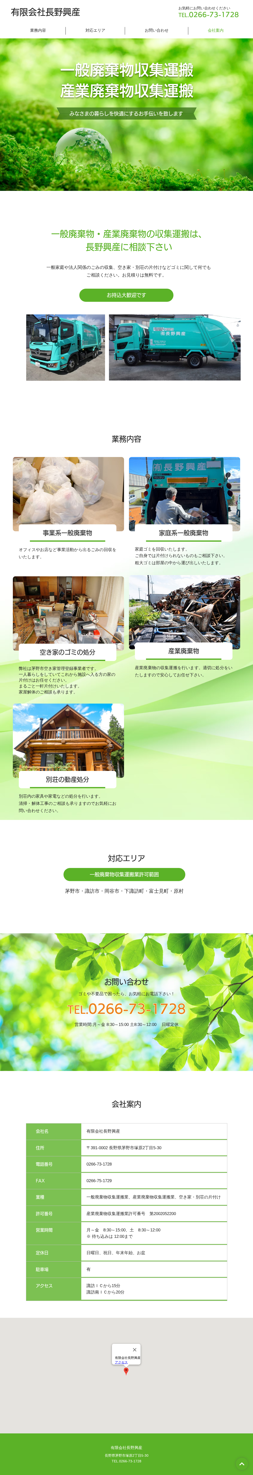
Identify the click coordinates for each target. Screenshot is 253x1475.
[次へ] (242, 1464)
